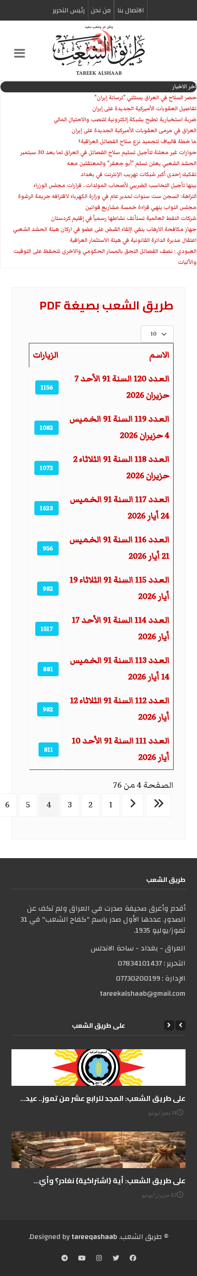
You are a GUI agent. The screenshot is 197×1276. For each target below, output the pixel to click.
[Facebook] (133, 1259)
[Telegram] (64, 1259)
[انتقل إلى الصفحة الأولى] (158, 805)
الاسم (159, 355)
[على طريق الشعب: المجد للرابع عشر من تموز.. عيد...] (98, 1067)
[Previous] (180, 1025)
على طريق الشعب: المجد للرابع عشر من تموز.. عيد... (103, 1098)
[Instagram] (99, 1259)
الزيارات (46, 355)
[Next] (169, 1025)
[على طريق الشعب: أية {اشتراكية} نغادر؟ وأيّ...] (98, 1150)
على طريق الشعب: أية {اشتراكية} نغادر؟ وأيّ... (109, 1180)
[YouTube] (82, 1259)
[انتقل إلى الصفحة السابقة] (132, 805)
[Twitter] (116, 1259)
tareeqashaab (94, 1237)
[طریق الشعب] (98, 50)
